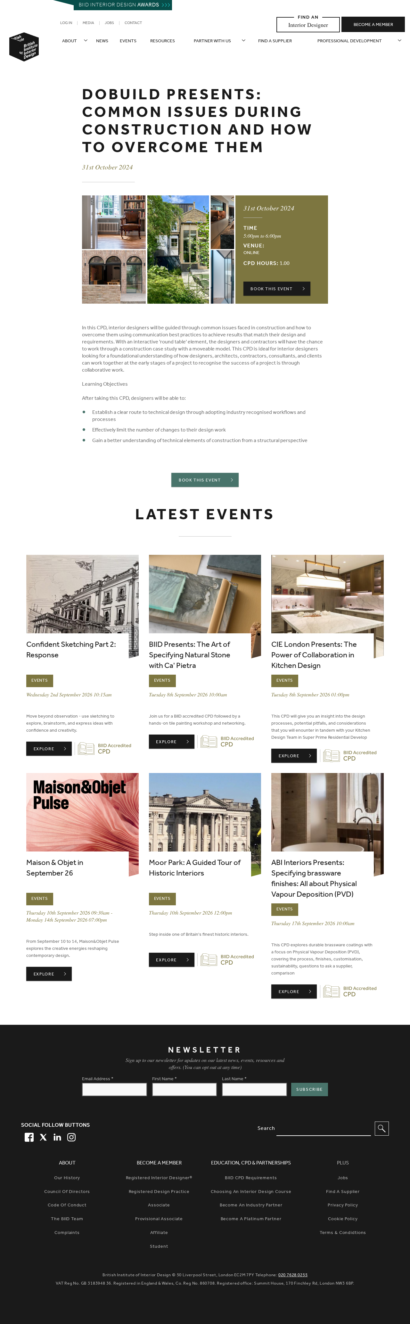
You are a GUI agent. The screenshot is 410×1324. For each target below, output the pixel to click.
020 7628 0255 (293, 1275)
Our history (67, 1178)
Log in (66, 23)
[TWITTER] (42, 1136)
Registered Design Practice (159, 1192)
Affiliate (159, 1233)
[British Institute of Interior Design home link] (24, 55)
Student (159, 1247)
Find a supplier (275, 41)
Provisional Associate (159, 1219)
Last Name (234, 1079)
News (102, 41)
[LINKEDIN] (56, 1136)
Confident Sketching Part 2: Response (71, 651)
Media (88, 23)
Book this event (271, 289)
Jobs (109, 23)
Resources (162, 41)
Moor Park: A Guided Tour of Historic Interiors (195, 869)
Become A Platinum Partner (251, 1219)
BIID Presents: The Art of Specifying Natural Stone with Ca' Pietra (189, 656)
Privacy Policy (343, 1206)
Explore (52, 749)
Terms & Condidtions (343, 1233)
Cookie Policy (342, 1219)
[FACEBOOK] (28, 1136)
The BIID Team (67, 1219)
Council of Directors (67, 1192)
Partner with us (212, 41)
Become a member (373, 25)
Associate (159, 1206)
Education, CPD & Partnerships (251, 1163)
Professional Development (349, 41)
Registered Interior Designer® (159, 1178)
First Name (164, 1079)
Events (128, 41)
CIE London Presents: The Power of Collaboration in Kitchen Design (314, 656)
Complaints (67, 1233)
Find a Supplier (343, 1192)
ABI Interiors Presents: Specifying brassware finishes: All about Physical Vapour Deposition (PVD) (314, 879)
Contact (133, 23)
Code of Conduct (67, 1206)
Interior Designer (308, 25)
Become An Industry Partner (251, 1206)
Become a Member (159, 1163)
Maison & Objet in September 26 (54, 869)
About (69, 41)
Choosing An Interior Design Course (251, 1192)
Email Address (97, 1079)
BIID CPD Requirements (251, 1178)
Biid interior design (119, 5)
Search (266, 1128)
